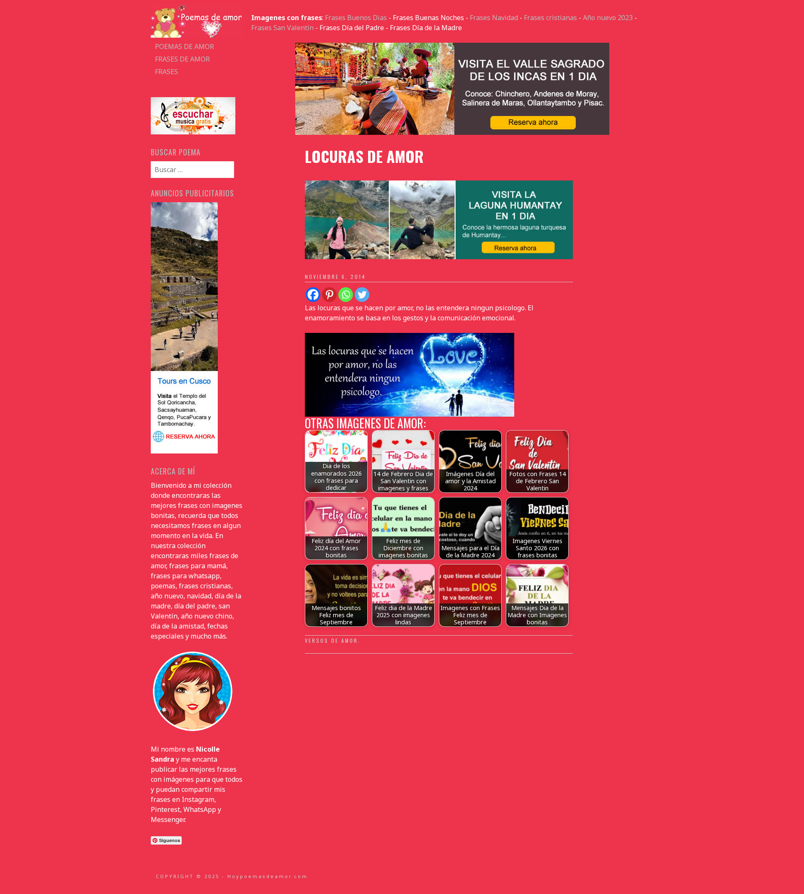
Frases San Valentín (282, 27)
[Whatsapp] (345, 294)
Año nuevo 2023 (608, 17)
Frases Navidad (494, 17)
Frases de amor (182, 59)
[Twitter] (362, 294)
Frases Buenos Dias (356, 17)
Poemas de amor (184, 46)
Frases (166, 71)
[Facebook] (313, 294)
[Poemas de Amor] (197, 35)
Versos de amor (331, 640)
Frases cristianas (550, 17)
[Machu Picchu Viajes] (452, 132)
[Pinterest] (329, 294)
